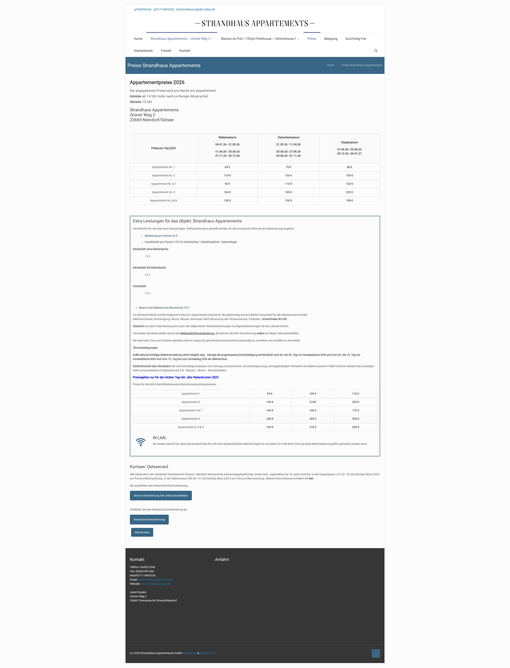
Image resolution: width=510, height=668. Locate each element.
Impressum (190, 653)
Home (330, 65)
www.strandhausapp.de (156, 583)
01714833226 (165, 9)
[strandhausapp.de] (255, 23)
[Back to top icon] (376, 653)
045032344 (144, 9)
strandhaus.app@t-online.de (197, 9)
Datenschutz (208, 653)
